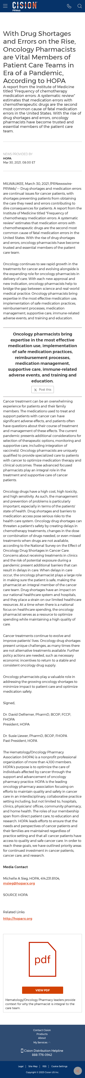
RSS (44, 1066)
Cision (48, 1072)
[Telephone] (69, 6)
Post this (45, 389)
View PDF (42, 990)
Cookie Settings (59, 1066)
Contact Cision (42, 1030)
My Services (40, 1042)
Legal (21, 1066)
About (42, 1037)
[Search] (79, 6)
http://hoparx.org (17, 919)
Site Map (33, 1066)
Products (42, 1034)
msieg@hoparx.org (19, 883)
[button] (42, 959)
